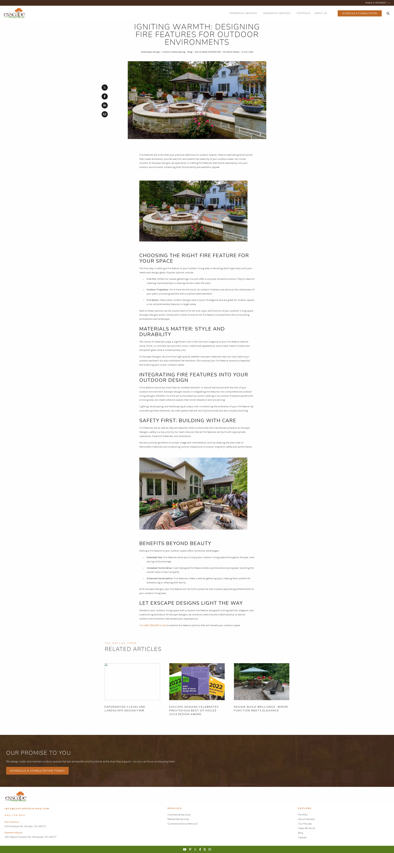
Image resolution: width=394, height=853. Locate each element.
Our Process (305, 823)
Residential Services (178, 819)
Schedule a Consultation (359, 13)
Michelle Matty (231, 51)
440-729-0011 (15, 815)
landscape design (150, 51)
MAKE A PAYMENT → (378, 2)
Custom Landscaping (173, 51)
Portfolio (303, 814)
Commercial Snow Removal (182, 823)
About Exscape (306, 819)
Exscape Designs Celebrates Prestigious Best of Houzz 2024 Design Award (194, 710)
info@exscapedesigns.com (27, 808)
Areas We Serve (306, 828)
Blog (189, 51)
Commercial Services (178, 814)
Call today (152, 625)
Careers (302, 837)
